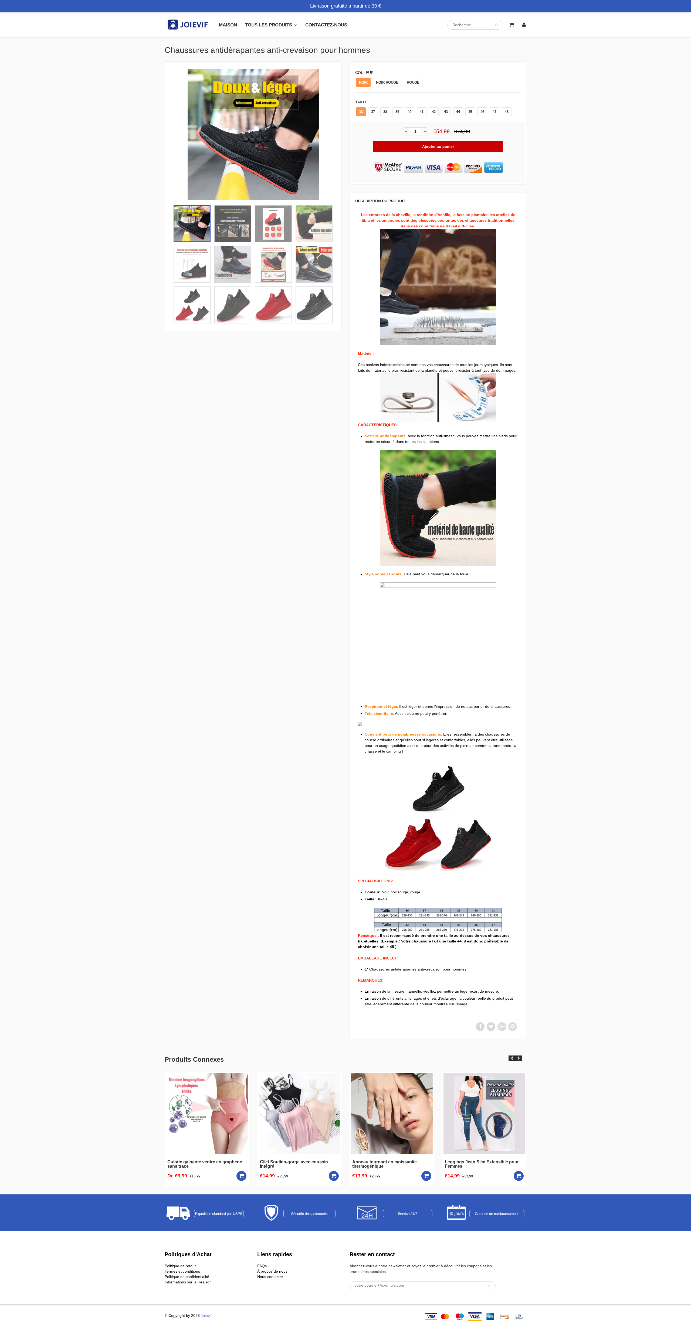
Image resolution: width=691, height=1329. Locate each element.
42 (434, 112)
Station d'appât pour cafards (474, 1162)
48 (507, 112)
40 (409, 112)
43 (446, 112)
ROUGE (413, 82)
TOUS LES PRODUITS (268, 25)
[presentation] (512, 1058)
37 (373, 112)
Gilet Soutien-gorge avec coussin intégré (202, 1164)
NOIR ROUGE (387, 82)
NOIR (363, 82)
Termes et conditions (182, 1271)
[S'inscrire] (489, 1285)
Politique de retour (180, 1266)
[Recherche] (496, 25)
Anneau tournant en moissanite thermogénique (292, 1164)
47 (494, 112)
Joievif (206, 1315)
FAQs (262, 1266)
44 (458, 112)
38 (385, 112)
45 (470, 112)
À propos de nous (272, 1271)
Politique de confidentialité (187, 1277)
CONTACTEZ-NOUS (326, 25)
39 (397, 112)
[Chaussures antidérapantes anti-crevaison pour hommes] (253, 134)
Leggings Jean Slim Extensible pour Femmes (389, 1164)
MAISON (228, 25)
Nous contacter (270, 1277)
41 (422, 112)
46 (482, 112)
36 (361, 112)
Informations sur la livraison (188, 1282)
